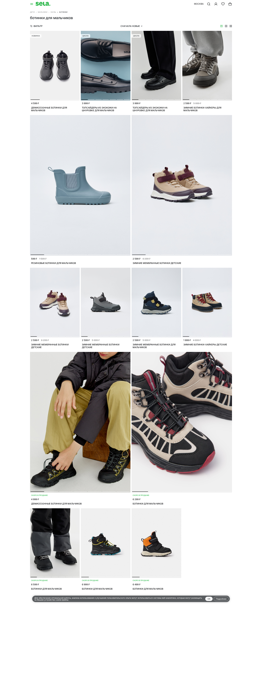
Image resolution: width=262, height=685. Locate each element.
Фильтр (37, 26)
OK (209, 599)
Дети (32, 12)
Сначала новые (130, 26)
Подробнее (221, 599)
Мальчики (42, 12)
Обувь (53, 12)
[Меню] (31, 4)
